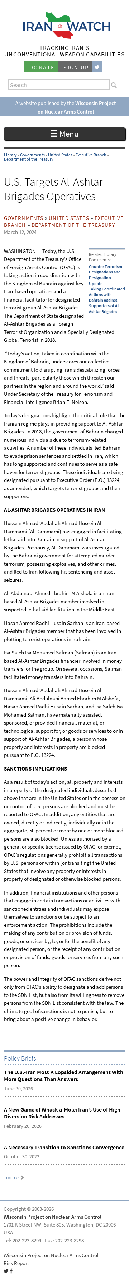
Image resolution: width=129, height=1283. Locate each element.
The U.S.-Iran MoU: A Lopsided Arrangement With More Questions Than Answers (63, 1075)
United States (60, 155)
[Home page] (64, 37)
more (12, 1177)
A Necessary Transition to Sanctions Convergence (64, 1147)
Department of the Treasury (28, 159)
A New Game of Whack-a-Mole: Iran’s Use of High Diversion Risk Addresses (62, 1113)
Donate (41, 67)
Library (10, 155)
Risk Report (16, 1263)
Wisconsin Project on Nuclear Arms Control (52, 1216)
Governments (32, 155)
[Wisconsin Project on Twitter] (97, 67)
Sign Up (76, 67)
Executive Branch (91, 155)
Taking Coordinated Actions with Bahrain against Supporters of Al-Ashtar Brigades (107, 300)
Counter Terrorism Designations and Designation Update (105, 275)
